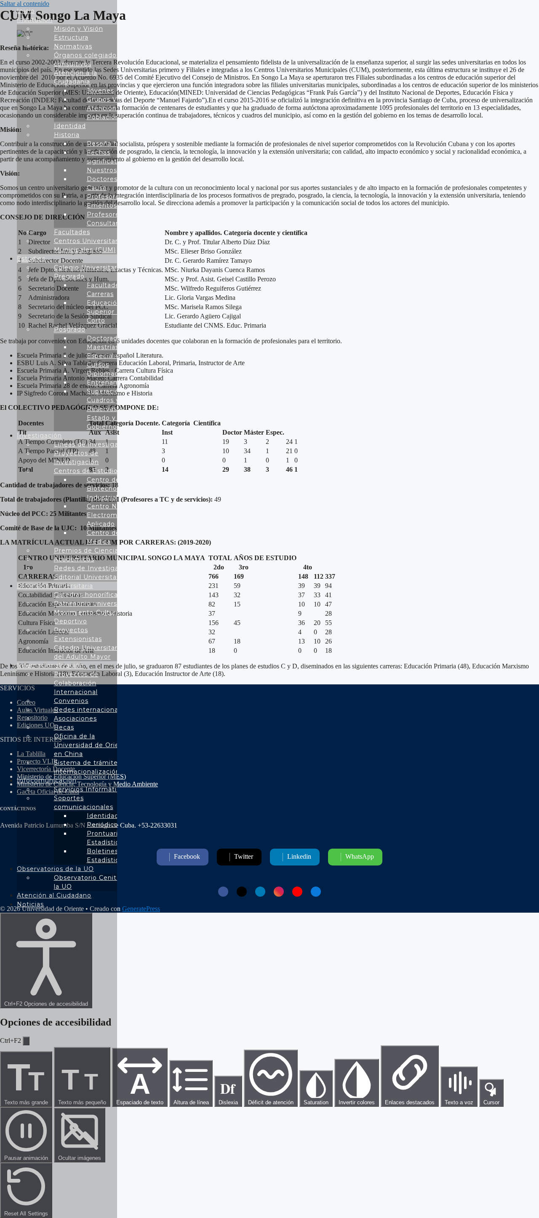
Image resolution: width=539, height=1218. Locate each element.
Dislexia (228, 1092)
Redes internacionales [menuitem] (91, 709)
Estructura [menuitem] (71, 37)
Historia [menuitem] (67, 135)
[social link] (223, 892)
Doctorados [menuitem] (106, 338)
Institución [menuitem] (35, 20)
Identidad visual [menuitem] (113, 816)
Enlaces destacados (410, 1102)
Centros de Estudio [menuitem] (86, 471)
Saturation (316, 1102)
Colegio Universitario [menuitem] (88, 267)
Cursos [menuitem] (98, 365)
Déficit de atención (271, 1102)
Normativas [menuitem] (73, 46)
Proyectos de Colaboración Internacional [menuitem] (76, 683)
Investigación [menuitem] (39, 435)
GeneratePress (141, 908)
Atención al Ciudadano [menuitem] (54, 895)
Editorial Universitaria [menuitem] (89, 577)
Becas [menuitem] (64, 727)
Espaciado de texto (139, 1087)
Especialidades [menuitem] (111, 356)
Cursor (491, 1102)
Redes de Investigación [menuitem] (93, 568)
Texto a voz (459, 1102)
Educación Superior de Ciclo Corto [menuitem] (115, 311)
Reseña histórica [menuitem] (114, 143)
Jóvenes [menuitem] (100, 90)
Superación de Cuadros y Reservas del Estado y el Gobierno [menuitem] (110, 408)
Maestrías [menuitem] (103, 347)
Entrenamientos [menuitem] (114, 382)
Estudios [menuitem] (31, 258)
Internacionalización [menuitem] (50, 665)
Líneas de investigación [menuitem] (93, 444)
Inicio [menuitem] (26, 11)
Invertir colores (357, 1102)
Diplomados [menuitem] (106, 373)
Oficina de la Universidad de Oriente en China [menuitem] (92, 745)
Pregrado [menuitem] (69, 276)
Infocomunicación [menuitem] (47, 780)
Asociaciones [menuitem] (75, 718)
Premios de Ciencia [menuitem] (86, 550)
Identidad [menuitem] (70, 126)
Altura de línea (191, 1102)
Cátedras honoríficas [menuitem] (87, 594)
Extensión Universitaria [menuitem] (55, 586)
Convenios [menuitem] (71, 701)
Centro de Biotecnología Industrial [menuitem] (110, 488)
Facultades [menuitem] (72, 232)
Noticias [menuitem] (30, 904)
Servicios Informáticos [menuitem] (91, 789)
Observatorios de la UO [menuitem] (55, 869)
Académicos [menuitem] (74, 559)
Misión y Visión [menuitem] (78, 28)
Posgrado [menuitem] (69, 329)
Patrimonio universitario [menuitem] (94, 603)
